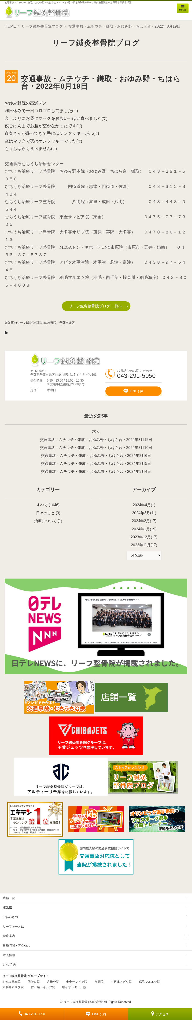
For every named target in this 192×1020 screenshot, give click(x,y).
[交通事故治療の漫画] (59, 712)
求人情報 (9, 955)
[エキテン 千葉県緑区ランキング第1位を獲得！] (35, 819)
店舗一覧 (9, 898)
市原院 (98, 982)
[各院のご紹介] (131, 711)
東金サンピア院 (76, 982)
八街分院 (53, 982)
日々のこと (45, 513)
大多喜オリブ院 (13, 987)
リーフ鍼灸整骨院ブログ (42, 26)
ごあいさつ (10, 917)
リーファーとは (13, 926)
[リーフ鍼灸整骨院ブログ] (143, 792)
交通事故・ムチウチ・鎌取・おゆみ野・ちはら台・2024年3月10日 (96, 448)
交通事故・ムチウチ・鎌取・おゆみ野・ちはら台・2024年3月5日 (96, 464)
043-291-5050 (34, 1014)
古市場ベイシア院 (43, 987)
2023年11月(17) (144, 545)
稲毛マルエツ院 (149, 982)
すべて (42, 505)
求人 (96, 432)
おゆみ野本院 (11, 982)
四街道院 (34, 982)
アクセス (162, 1014)
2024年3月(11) (144, 513)
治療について (45, 521)
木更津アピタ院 (121, 982)
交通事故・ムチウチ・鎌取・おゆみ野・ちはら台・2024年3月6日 (96, 456)
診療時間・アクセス (16, 945)
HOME (10, 26)
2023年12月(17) (144, 537)
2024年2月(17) (144, 521)
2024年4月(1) (144, 505)
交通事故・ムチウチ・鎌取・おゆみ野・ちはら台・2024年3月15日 (96, 440)
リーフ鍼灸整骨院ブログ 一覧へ (95, 306)
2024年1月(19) (144, 529)
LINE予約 (99, 1014)
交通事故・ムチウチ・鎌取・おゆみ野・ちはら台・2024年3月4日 (96, 472)
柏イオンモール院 (74, 987)
